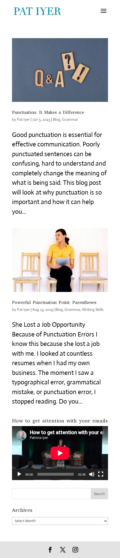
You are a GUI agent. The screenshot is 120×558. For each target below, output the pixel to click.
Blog (56, 119)
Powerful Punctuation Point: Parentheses (54, 302)
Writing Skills (93, 309)
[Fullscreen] (101, 474)
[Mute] (92, 474)
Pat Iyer (23, 119)
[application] (60, 453)
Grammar (70, 119)
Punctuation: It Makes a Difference (48, 112)
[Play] (19, 474)
